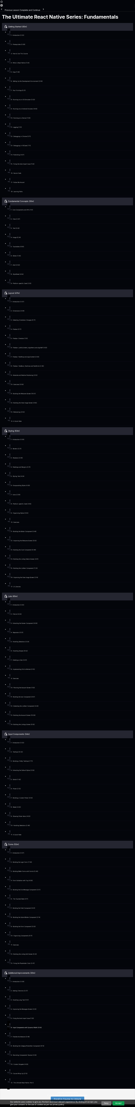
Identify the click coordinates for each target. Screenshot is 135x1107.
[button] (1, 2)
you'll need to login (79, 1095)
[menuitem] (1, 6)
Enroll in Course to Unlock (67, 1099)
